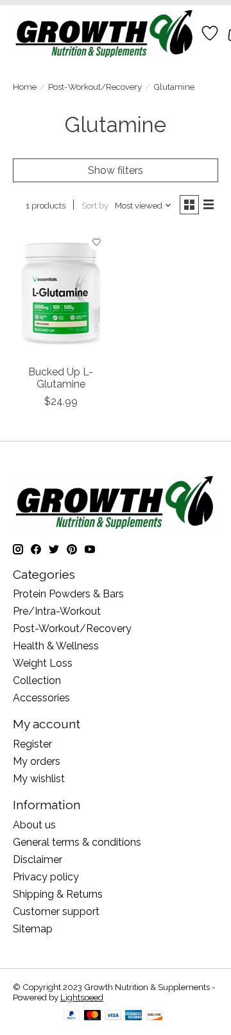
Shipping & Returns (58, 894)
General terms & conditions (77, 842)
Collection (37, 680)
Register (32, 744)
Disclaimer (37, 859)
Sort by (94, 205)
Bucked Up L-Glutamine (60, 378)
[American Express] (133, 1016)
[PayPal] (72, 1016)
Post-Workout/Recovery (95, 86)
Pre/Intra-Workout (57, 611)
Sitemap (33, 929)
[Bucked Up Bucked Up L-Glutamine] (61, 293)
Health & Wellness (56, 646)
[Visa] (113, 1016)
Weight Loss (43, 663)
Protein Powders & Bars (68, 594)
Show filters (115, 170)
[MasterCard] (92, 1016)
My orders (36, 761)
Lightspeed (81, 997)
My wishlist (39, 779)
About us (34, 825)
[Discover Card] (154, 1016)
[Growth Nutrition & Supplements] (105, 33)
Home (25, 86)
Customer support (56, 911)
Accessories (41, 698)
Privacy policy (46, 877)
